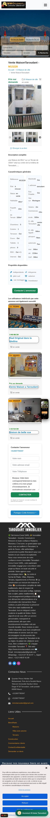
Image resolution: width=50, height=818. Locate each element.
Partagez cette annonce (24, 513)
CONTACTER (25, 495)
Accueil (11, 70)
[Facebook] (10, 663)
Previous (10, 137)
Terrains (15, 735)
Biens (10, 723)
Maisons (15, 727)
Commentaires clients (16, 743)
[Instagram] (18, 663)
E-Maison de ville (23, 70)
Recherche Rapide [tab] (17, 39)
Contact (11, 747)
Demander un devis (15, 751)
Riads (14, 723)
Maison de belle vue (20, 432)
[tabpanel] (25, 48)
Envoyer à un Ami (19, 148)
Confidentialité (19, 747)
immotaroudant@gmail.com (22, 703)
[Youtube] (23, 663)
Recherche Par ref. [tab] (32, 39)
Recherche (44, 53)
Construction (13, 739)
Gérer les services (24, 790)
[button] (46, 767)
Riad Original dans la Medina (20, 340)
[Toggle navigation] (45, 5)
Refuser (25, 803)
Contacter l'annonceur (25, 291)
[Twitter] (14, 663)
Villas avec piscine (19, 731)
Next (40, 137)
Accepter (25, 796)
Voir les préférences (25, 809)
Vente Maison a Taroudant (23, 386)
